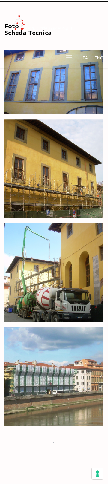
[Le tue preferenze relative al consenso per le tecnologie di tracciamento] (97, 473)
